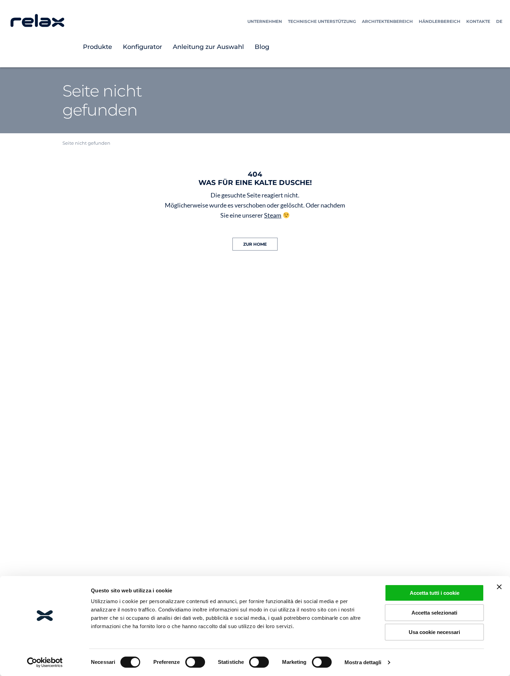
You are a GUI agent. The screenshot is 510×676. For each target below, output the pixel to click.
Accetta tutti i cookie (434, 593)
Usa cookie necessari (434, 632)
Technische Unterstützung (322, 21)
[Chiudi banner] (499, 586)
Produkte (97, 47)
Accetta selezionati (434, 613)
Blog (262, 47)
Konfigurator (142, 47)
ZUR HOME (255, 244)
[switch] (195, 662)
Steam (272, 215)
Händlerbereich (439, 21)
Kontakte (478, 21)
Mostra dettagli (363, 662)
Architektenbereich (387, 21)
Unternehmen (264, 21)
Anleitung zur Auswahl (208, 47)
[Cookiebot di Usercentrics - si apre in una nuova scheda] (45, 662)
